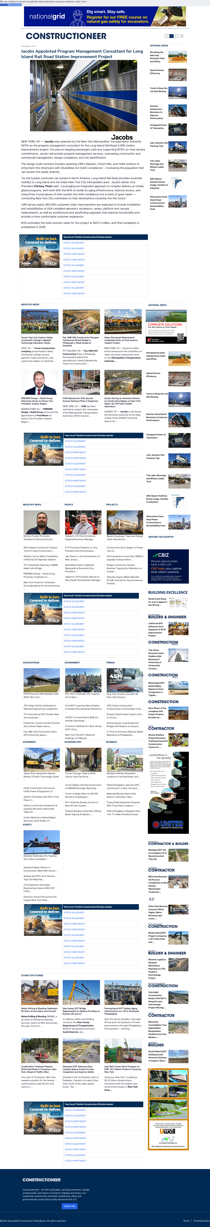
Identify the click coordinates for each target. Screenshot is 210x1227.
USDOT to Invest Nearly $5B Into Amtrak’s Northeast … (81, 719)
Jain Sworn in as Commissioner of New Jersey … (82, 558)
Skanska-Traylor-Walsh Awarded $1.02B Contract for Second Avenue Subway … (125, 580)
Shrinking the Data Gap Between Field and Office (155, 356)
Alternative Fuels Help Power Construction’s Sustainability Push (158, 203)
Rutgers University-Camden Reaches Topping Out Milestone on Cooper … (124, 568)
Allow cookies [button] (15, 4)
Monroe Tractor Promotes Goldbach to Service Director (38, 538)
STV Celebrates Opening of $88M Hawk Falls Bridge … (41, 567)
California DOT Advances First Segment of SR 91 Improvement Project (157, 629)
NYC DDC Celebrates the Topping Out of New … (82, 696)
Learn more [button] (81, 1)
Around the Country (161, 537)
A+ (176, 36)
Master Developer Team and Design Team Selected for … (125, 538)
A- (167, 36)
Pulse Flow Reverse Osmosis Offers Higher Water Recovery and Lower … (158, 912)
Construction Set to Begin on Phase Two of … (125, 549)
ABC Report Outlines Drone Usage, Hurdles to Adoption (157, 499)
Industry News (30, 304)
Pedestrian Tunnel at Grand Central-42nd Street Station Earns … (42, 725)
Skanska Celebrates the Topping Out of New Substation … (40, 857)
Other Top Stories (32, 975)
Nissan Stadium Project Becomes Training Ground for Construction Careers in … (158, 741)
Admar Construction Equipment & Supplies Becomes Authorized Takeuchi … (40, 808)
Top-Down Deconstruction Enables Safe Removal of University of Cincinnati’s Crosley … (156, 659)
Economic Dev (73, 742)
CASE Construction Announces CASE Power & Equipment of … (39, 790)
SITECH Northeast (74, 254)
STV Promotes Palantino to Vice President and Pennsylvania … (81, 549)
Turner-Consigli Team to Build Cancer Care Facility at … (80, 775)
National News (159, 45)
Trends (110, 662)
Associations (31, 662)
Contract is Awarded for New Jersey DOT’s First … (83, 728)
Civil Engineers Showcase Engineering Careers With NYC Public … (39, 888)
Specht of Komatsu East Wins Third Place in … (41, 798)
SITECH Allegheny (73, 242)
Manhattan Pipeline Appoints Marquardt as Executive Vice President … (79, 568)
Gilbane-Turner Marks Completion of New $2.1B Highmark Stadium (41, 558)
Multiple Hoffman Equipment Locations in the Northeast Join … (124, 775)
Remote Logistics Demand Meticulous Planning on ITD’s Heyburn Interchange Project (157, 968)
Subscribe (69, 1206)
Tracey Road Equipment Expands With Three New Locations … (123, 804)
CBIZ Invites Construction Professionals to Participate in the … (125, 707)
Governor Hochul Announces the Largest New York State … (40, 898)
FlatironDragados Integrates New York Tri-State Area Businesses (123, 813)
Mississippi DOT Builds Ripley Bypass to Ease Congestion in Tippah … (156, 689)
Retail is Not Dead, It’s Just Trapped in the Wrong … (157, 602)
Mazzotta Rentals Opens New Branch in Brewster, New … (121, 795)
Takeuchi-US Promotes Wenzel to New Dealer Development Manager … (83, 580)
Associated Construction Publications (27, 1220)
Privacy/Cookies (202, 1220)
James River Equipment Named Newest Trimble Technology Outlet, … (41, 776)
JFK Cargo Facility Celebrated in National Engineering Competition (41, 707)
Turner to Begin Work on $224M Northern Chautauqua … (81, 795)
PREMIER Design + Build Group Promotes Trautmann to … (39, 575)
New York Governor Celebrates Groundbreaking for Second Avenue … (42, 585)
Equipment (29, 742)
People (69, 504)
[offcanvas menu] (182, 36)
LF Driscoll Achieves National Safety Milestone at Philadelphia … (125, 733)
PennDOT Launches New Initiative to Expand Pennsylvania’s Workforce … (83, 708)
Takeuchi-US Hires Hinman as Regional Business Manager (80, 538)
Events (27, 824)
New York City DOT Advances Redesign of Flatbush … (80, 736)
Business (111, 742)
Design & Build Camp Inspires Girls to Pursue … (124, 716)
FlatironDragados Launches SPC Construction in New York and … (123, 787)
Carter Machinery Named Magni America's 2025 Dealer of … (40, 819)
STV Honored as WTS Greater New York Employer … (41, 716)
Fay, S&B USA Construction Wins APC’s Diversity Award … (40, 733)
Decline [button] (4, 4)
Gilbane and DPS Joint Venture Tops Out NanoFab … (39, 878)
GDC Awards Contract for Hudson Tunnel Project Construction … (40, 549)
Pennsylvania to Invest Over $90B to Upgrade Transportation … (125, 558)
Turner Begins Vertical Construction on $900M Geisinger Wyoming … (83, 787)
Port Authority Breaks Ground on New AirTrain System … (81, 804)
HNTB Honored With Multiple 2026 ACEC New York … (41, 696)
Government (72, 662)
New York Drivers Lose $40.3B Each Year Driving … (122, 696)
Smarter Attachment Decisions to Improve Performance (156, 112)
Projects (112, 504)
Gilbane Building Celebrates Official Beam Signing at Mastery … (83, 813)
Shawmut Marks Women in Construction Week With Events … (41, 869)
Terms (186, 1220)
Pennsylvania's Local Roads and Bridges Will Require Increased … (123, 725)
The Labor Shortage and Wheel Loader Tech (156, 478)
